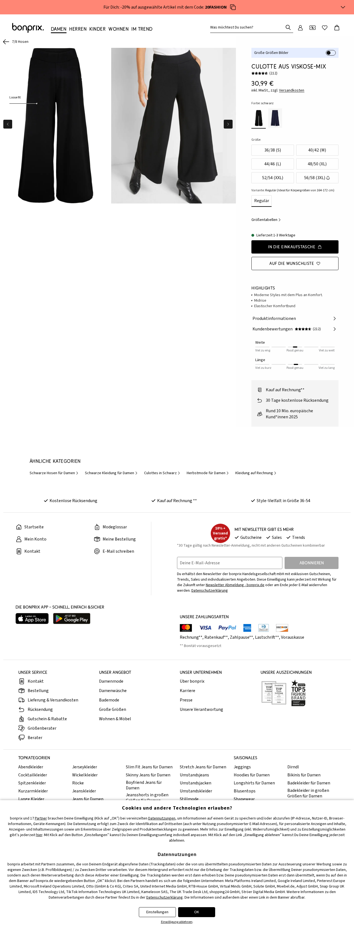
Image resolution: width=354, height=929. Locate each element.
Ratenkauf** (216, 637)
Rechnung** (191, 637)
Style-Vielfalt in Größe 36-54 (283, 500)
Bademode (109, 700)
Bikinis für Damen (304, 775)
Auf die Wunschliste (291, 263)
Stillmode (189, 799)
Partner (41, 818)
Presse (186, 700)
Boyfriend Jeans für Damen (144, 785)
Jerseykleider (84, 767)
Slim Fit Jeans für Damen (149, 767)
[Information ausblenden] (343, 7)
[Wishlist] (325, 28)
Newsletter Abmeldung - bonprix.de (235, 585)
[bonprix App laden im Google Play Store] (71, 618)
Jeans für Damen (87, 799)
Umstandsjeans (194, 775)
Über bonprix (192, 681)
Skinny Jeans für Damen (148, 775)
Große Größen (112, 709)
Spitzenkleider (32, 783)
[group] (55, 125)
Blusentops (245, 791)
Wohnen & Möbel (115, 719)
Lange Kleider (31, 799)
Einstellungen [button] (157, 912)
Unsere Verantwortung (201, 709)
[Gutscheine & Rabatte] (312, 28)
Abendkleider (30, 767)
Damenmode (111, 681)
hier (39, 835)
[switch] (331, 53)
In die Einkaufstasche (291, 246)
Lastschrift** (267, 637)
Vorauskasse (292, 637)
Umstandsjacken (195, 783)
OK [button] (196, 912)
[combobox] (247, 27)
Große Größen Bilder (271, 53)
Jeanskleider (84, 791)
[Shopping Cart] (337, 28)
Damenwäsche (113, 690)
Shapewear (244, 799)
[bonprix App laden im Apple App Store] (32, 618)
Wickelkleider (85, 775)
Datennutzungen (161, 818)
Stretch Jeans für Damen (203, 767)
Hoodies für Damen (252, 775)
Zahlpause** (241, 637)
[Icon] (232, 7)
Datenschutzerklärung (209, 590)
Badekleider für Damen (308, 783)
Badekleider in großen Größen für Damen (308, 793)
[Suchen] (288, 27)
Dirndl (293, 767)
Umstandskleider (196, 791)
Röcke (78, 783)
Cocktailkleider (32, 775)
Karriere (187, 691)
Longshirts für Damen (254, 783)
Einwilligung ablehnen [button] (176, 922)
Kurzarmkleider (33, 791)
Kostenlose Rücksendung (73, 500)
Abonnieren (312, 562)
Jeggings (242, 767)
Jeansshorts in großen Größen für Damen (147, 797)
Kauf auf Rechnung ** (177, 500)
